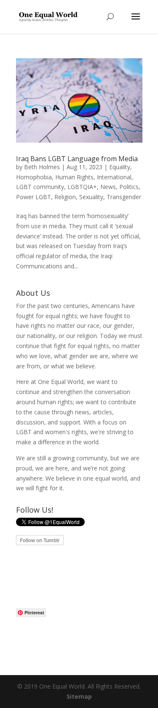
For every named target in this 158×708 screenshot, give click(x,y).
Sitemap (79, 696)
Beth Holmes (42, 167)
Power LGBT (33, 197)
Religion (65, 197)
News (108, 187)
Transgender (124, 197)
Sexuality (91, 197)
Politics (129, 187)
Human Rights (74, 177)
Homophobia (34, 177)
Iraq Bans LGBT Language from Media (77, 158)
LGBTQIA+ (82, 187)
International (114, 177)
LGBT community (40, 187)
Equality (119, 167)
